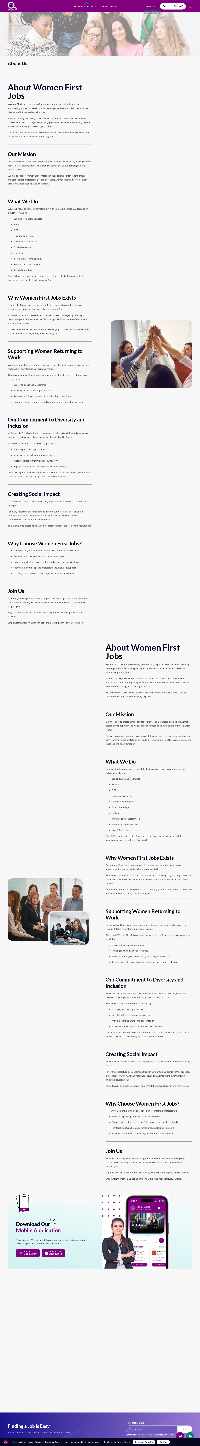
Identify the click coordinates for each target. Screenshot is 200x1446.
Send (184, 1429)
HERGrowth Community (85, 6)
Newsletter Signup (135, 1422)
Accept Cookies (145, 1442)
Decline (163, 1442)
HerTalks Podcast (109, 6)
